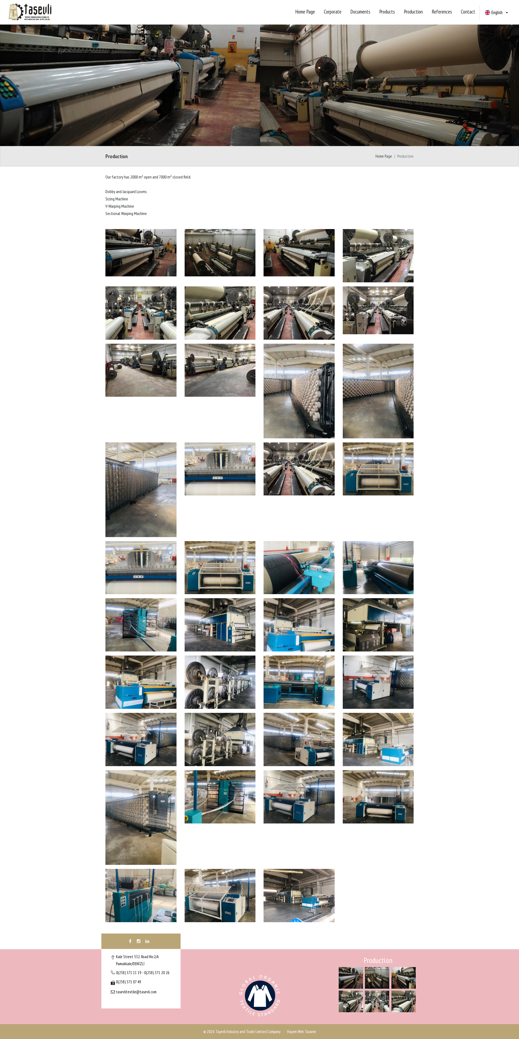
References (442, 11)
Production (413, 11)
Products (387, 11)
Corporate (332, 11)
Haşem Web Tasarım (301, 1031)
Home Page (305, 11)
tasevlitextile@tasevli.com (136, 991)
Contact (468, 11)
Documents (360, 11)
